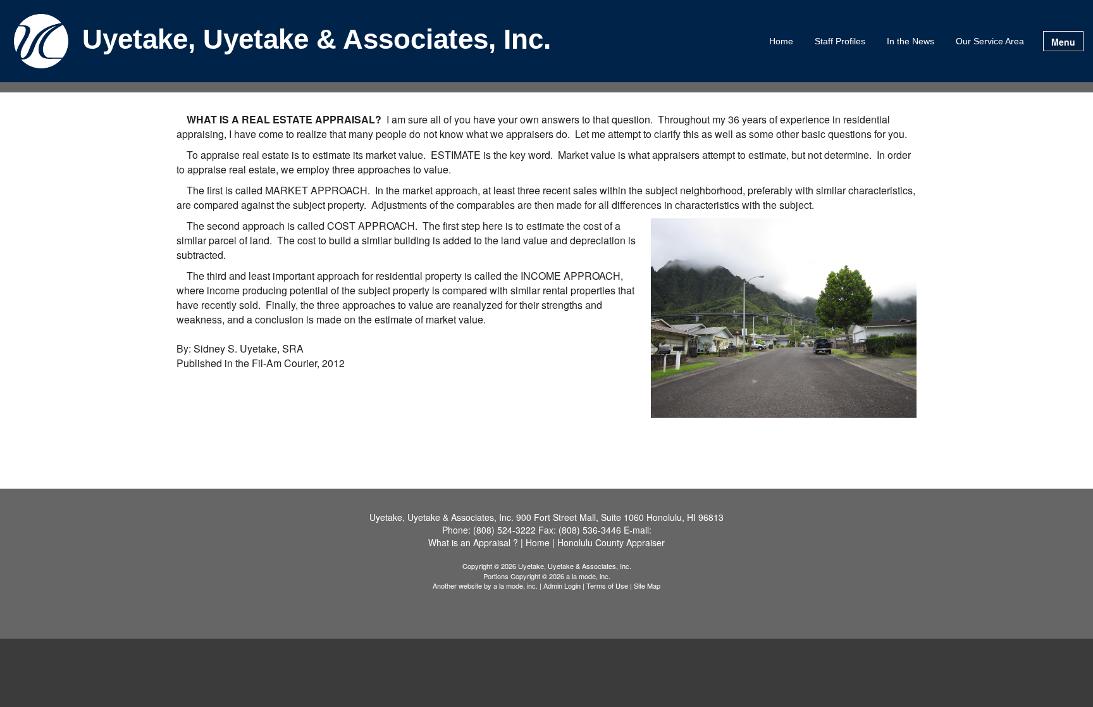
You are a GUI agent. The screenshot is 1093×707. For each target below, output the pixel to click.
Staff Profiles (840, 41)
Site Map (647, 585)
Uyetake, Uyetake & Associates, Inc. (316, 39)
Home (781, 41)
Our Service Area (990, 41)
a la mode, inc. (515, 585)
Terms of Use (607, 585)
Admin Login (562, 585)
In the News (910, 41)
